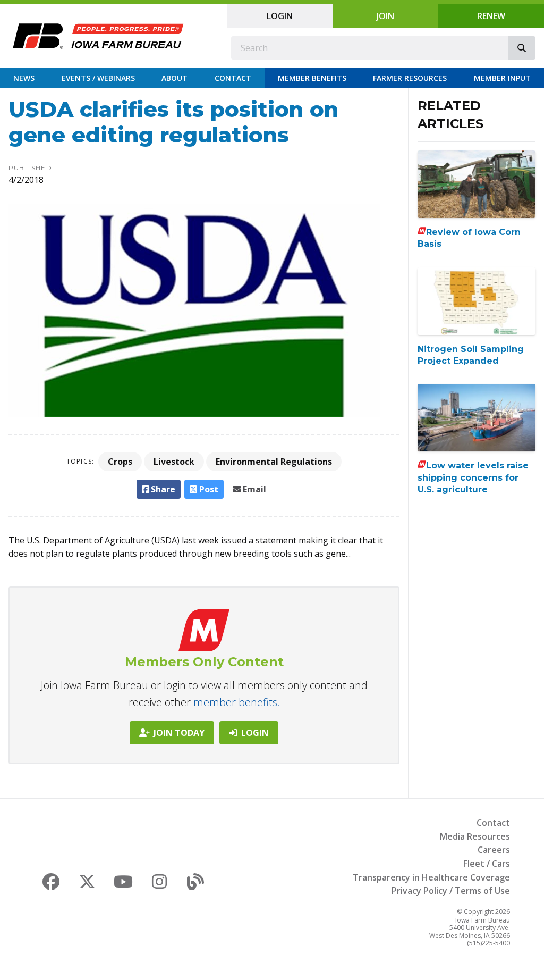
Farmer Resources (410, 78)
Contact (233, 78)
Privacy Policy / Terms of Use (451, 890)
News (24, 78)
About (175, 78)
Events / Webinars (98, 78)
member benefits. (236, 702)
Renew (491, 16)
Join (385, 16)
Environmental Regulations (274, 461)
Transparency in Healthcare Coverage (431, 877)
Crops (120, 461)
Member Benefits (312, 78)
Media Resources (475, 836)
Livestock (174, 461)
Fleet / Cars (486, 863)
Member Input (502, 78)
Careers (494, 850)
